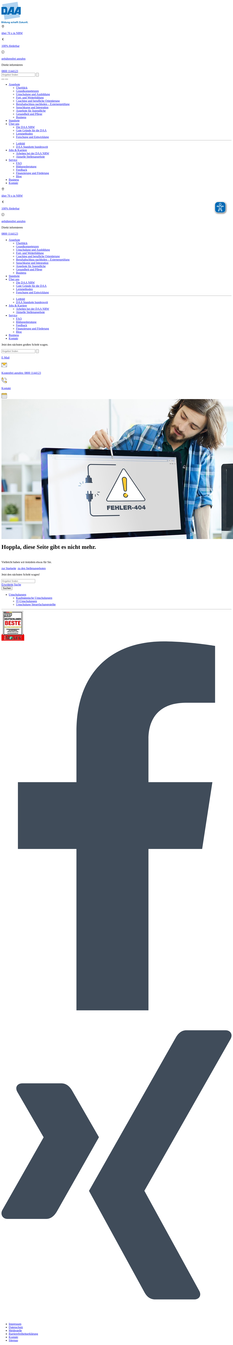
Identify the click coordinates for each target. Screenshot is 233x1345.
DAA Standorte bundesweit (32, 146)
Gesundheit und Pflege (29, 114)
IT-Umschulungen (26, 601)
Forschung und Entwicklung (32, 136)
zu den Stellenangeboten (32, 568)
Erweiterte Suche (11, 584)
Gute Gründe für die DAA (31, 130)
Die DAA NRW (25, 127)
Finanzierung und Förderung (32, 173)
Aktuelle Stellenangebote (30, 156)
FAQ (19, 163)
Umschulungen (17, 594)
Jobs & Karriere (18, 150)
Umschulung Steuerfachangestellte (36, 604)
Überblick (21, 87)
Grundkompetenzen (27, 91)
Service (13, 159)
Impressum (15, 1323)
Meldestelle (15, 1330)
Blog (19, 176)
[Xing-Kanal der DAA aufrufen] (116, 1317)
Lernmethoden (24, 133)
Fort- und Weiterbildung (30, 97)
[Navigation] (6, 79)
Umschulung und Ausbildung (33, 94)
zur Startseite (8, 568)
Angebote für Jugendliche (31, 110)
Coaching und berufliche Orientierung (38, 100)
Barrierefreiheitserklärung (23, 1333)
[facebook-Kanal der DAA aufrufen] (116, 1009)
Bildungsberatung (26, 166)
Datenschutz (16, 1327)
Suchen (7, 588)
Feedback (21, 169)
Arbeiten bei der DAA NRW (32, 153)
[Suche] (2, 79)
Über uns (14, 123)
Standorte (14, 120)
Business (21, 117)
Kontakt (13, 182)
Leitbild (20, 143)
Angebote (14, 84)
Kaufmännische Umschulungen (34, 597)
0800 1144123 (9, 71)
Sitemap (13, 1340)
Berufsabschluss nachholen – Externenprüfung (43, 104)
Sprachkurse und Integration (32, 107)
